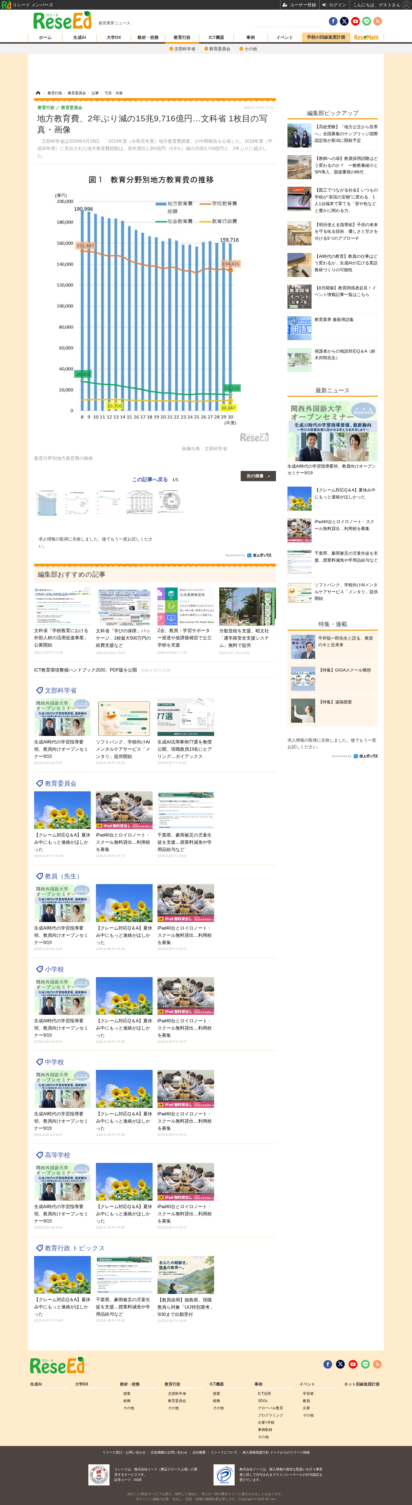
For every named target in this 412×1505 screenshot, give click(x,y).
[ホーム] (38, 93)
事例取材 (265, 1430)
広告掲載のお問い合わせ (169, 1452)
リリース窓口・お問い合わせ (124, 1452)
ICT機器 (216, 37)
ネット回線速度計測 (361, 1384)
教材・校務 (148, 37)
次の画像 (255, 475)
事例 (250, 37)
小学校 (54, 969)
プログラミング (270, 1415)
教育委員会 (219, 48)
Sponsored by (235, 555)
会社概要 (199, 1452)
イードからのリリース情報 (290, 1452)
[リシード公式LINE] (365, 1364)
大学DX (114, 37)
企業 (306, 1408)
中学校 (54, 1061)
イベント (284, 37)
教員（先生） (64, 876)
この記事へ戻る (155, 478)
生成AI (79, 37)
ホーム (45, 37)
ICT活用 (264, 1393)
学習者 (308, 1393)
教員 (306, 1401)
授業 (127, 1393)
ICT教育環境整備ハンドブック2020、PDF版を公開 (102, 669)
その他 (250, 48)
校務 (127, 1401)
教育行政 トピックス (75, 1248)
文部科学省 (184, 48)
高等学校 (57, 1154)
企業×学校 (266, 1422)
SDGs (263, 1401)
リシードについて (224, 1452)
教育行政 (182, 37)
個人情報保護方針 (255, 1452)
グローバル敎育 (270, 1408)
